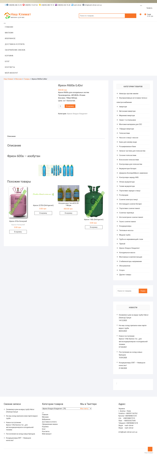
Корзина (9, 56)
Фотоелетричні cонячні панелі (131, 217)
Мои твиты (84, 409)
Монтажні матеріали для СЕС (130, 124)
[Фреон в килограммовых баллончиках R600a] (68, 166)
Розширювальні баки (127, 146)
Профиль (149, 8)
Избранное (10, 38)
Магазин (9, 33)
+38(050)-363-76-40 (63, 5)
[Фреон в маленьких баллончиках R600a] (56, 166)
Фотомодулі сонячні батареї (130, 204)
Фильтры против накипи (128, 94)
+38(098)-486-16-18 (14, 5)
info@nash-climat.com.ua (93, 5)
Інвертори (123, 107)
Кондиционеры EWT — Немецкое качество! (18, 439)
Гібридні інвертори (126, 129)
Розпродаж (123, 195)
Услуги (121, 270)
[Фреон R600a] (44, 166)
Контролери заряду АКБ (129, 177)
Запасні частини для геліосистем (132, 151)
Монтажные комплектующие (130, 257)
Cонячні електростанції (128, 199)
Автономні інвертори (127, 111)
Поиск (130, 15)
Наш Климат (21, 14)
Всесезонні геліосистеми (129, 160)
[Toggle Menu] (141, 5)
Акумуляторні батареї (127, 168)
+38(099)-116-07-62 (31, 5)
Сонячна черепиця (126, 213)
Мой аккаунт (11, 73)
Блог (7, 61)
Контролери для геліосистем (130, 164)
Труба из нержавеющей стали (131, 239)
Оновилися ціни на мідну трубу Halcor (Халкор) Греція (20, 410)
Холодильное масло (127, 253)
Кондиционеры (125, 226)
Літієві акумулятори (127, 182)
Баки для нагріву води (128, 142)
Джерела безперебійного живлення (133, 173)
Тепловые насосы (126, 230)
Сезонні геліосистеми (127, 155)
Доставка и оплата (15, 44)
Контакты (10, 67)
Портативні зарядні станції (129, 191)
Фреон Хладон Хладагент (77, 114)
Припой (122, 244)
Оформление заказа (15, 50)
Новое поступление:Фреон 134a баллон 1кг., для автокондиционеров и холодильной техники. (19, 426)
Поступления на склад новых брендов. (20, 434)
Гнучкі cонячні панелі (127, 222)
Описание (11, 136)
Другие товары (125, 275)
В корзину (70, 106)
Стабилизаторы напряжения (130, 261)
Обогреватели (124, 266)
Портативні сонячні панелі (129, 208)
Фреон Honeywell (18, 225)
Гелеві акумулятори (127, 186)
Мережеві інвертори (127, 115)
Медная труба (124, 235)
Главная (9, 27)
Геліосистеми (124, 133)
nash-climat (77, 5)
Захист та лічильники (127, 120)
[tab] (11, 136)
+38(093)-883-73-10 (47, 5)
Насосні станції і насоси (128, 138)
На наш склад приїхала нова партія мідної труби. (22, 417)
